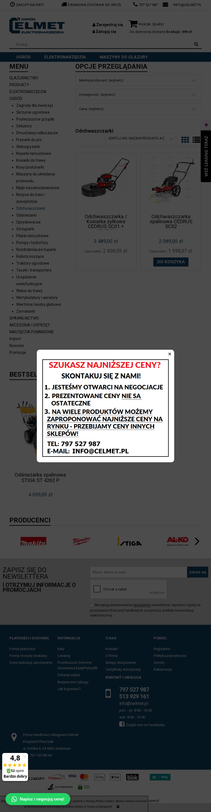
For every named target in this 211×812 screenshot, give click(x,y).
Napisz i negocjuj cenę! (42, 799)
